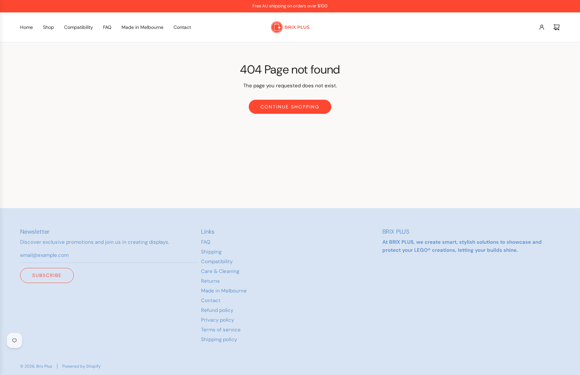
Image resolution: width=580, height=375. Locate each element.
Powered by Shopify (81, 366)
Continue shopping (290, 107)
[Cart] (556, 27)
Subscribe (47, 275)
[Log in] (541, 27)
